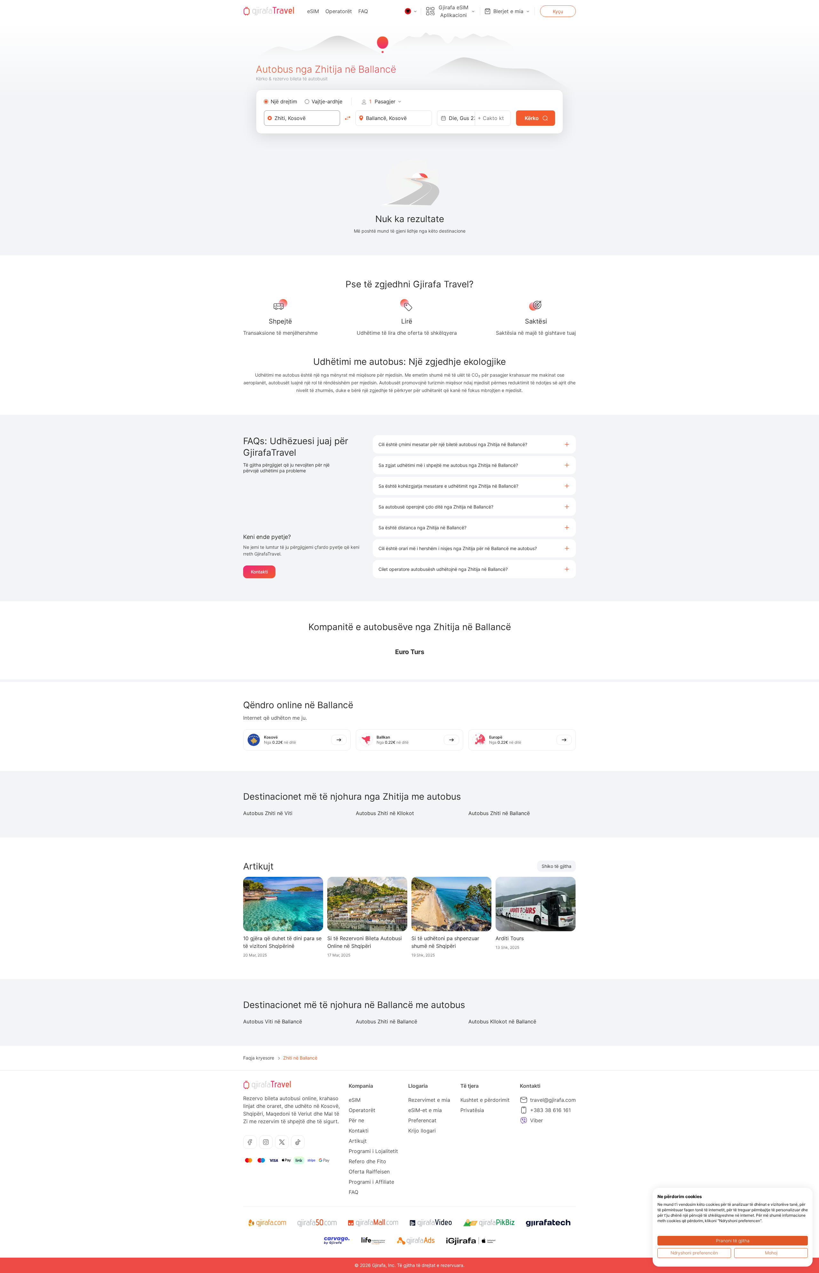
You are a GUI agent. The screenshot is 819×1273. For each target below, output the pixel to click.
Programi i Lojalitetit (373, 1151)
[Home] (268, 11)
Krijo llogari (422, 1130)
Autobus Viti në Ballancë (272, 1021)
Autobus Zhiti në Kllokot (385, 813)
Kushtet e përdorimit (485, 1100)
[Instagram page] (265, 1142)
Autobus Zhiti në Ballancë (499, 813)
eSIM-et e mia (425, 1110)
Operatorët (338, 11)
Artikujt (358, 1141)
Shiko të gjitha (556, 866)
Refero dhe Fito (367, 1161)
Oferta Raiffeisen (369, 1171)
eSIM (313, 11)
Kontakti (259, 571)
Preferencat (422, 1120)
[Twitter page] (281, 1142)
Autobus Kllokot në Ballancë (502, 1021)
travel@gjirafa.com (553, 1100)
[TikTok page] (297, 1142)
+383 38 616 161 (550, 1110)
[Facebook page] (249, 1142)
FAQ (363, 11)
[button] (474, 444)
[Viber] (524, 1120)
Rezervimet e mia (429, 1100)
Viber (536, 1120)
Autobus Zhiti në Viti (267, 813)
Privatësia (472, 1110)
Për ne (356, 1120)
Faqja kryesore (258, 1058)
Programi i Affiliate (371, 1182)
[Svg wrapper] (267, 1223)
